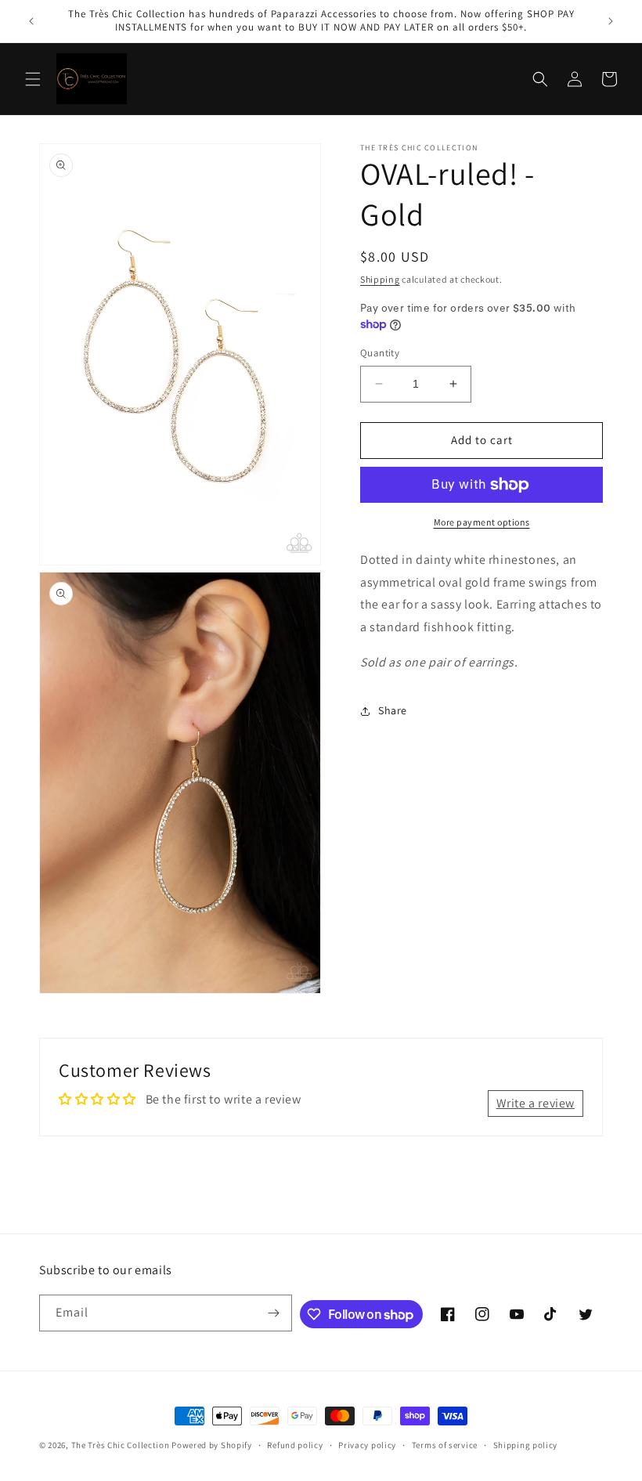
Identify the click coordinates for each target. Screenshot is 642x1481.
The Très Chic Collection (120, 1444)
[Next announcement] (610, 21)
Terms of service (445, 1444)
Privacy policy (367, 1444)
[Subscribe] (274, 1313)
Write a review (535, 1103)
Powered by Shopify (211, 1444)
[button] (33, 79)
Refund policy (295, 1444)
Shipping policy (525, 1444)
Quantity (379, 352)
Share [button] (392, 710)
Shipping (380, 279)
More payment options (482, 522)
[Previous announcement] (31, 21)
